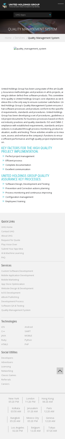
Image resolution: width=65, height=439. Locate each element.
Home (8, 37)
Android (29, 326)
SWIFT (28, 331)
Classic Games (8, 375)
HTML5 (4, 344)
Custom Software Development (17, 270)
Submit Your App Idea (12, 248)
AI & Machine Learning (12, 253)
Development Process (12, 301)
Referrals (6, 379)
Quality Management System (15, 310)
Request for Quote (10, 240)
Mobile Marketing (10, 279)
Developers (7, 357)
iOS (3, 326)
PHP (27, 344)
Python (28, 339)
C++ (3, 331)
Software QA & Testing (12, 305)
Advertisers (7, 362)
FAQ (3, 257)
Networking (7, 370)
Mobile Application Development (17, 275)
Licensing (6, 366)
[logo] (21, 5)
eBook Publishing (10, 297)
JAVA (3, 335)
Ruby (3, 339)
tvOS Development (10, 292)
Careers (5, 383)
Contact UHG (7, 231)
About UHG (6, 235)
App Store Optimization (13, 283)
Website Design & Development (17, 288)
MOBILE (28, 335)
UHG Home (6, 227)
